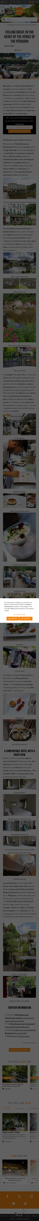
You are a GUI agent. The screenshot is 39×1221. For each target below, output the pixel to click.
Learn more (20, 615)
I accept (27, 619)
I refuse (14, 619)
